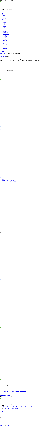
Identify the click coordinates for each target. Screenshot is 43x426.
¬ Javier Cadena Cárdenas (5, 41)
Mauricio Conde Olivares (5, 30)
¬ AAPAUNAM (4, 12)
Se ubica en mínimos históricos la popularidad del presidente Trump (8, 182)
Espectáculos (3, 14)
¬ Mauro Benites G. (5, 47)
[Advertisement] (7, 66)
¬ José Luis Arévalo (5, 44)
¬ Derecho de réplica (5, 38)
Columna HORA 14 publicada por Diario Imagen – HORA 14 (8, 407)
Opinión (3, 16)
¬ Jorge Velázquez (4, 43)
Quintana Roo (3, 50)
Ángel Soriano (4, 22)
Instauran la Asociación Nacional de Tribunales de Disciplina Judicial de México (13, 391)
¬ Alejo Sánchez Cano (5, 33)
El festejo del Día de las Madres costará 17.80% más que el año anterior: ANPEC (23, 407)
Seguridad (3, 51)
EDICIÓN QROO (3, 179)
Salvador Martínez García (5, 32)
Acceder (1, 425)
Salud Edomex (4, 18)
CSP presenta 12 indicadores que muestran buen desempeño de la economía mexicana (14, 383)
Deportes (2, 13)
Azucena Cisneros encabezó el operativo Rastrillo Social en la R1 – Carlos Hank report (10, 406)
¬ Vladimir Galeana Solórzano (6, 49)
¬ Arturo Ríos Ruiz (5, 35)
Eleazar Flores (4, 24)
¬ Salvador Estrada (5, 48)
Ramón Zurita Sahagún (5, 31)
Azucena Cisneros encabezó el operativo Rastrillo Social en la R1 (26, 406)
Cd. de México (3, 11)
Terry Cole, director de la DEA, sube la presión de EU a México (8, 180)
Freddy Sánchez (4, 26)
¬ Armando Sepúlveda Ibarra (6, 34)
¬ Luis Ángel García (5, 45)
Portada (1, 53)
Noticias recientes (2, 177)
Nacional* (1, 378)
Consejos (4, 15)
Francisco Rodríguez (5, 25)
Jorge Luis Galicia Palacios (5, 28)
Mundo (2, 19)
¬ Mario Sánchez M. (5, 46)
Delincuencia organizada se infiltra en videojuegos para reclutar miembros (11, 408)
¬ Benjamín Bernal (5, 36)
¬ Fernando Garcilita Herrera (6, 40)
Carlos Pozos (4, 23)
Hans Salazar (4, 27)
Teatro (3, 17)
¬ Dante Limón (4, 37)
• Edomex (2, 52)
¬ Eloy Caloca (4, 39)
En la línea (3, 411)
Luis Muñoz (4, 29)
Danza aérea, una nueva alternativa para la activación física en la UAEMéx (9, 181)
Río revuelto (3, 183)
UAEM (2, 412)
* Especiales (3, 53)
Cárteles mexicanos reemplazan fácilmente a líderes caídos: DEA (10, 402)
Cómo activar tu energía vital (5, 395)
